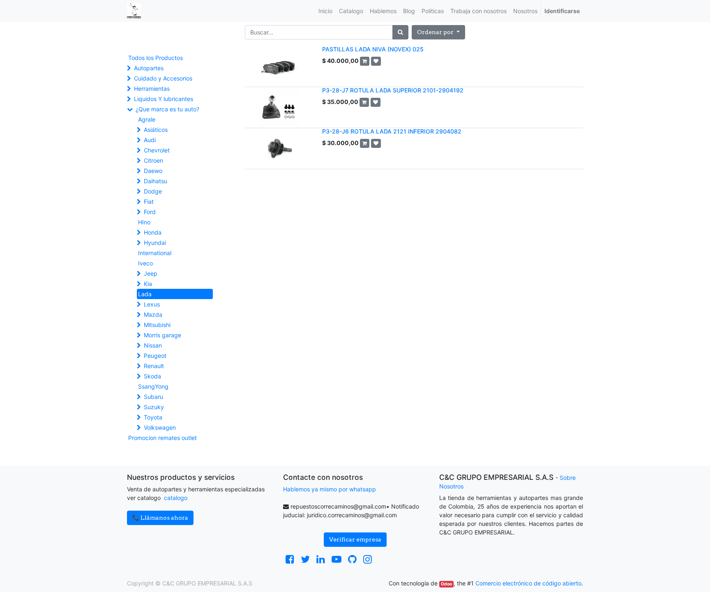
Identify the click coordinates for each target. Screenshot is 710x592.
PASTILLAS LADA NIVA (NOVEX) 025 (373, 49)
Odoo (446, 584)
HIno (144, 222)
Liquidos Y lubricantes (163, 98)
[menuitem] (325, 10)
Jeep (150, 273)
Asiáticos (156, 129)
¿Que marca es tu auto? (167, 109)
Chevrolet (157, 150)
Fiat (149, 201)
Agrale (146, 119)
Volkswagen (160, 427)
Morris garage (162, 335)
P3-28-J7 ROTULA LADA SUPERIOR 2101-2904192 (392, 90)
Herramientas (152, 88)
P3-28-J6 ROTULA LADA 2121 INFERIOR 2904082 (391, 131)
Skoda (152, 376)
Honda (152, 232)
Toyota (153, 417)
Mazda (153, 314)
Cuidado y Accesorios (163, 78)
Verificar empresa (355, 539)
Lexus (152, 304)
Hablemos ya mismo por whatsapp (329, 489)
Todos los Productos (155, 57)
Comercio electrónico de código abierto (528, 583)
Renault (154, 365)
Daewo (153, 170)
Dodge (153, 191)
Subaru (153, 396)
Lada (145, 293)
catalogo (175, 497)
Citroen (153, 160)
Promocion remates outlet (162, 437)
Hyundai (155, 242)
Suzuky (154, 406)
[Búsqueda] (400, 32)
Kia (148, 283)
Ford (150, 211)
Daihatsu (155, 180)
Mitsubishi (157, 324)
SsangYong (153, 386)
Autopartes (149, 67)
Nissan (153, 345)
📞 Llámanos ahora (160, 517)
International (154, 252)
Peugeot (155, 355)
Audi (150, 139)
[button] (438, 32)
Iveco (145, 263)
